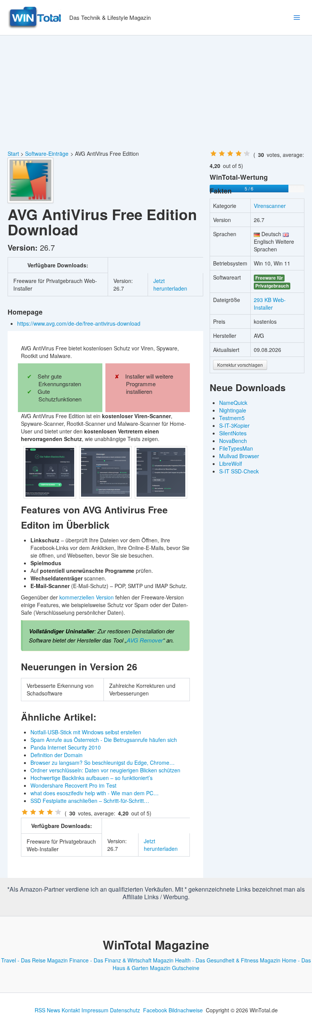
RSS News (47, 1010)
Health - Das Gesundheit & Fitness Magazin (227, 960)
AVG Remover (145, 640)
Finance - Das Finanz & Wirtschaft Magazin (121, 960)
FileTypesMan (236, 448)
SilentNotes (233, 433)
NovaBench (233, 440)
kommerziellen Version (86, 597)
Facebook (155, 1010)
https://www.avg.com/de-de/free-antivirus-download (79, 323)
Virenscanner (270, 205)
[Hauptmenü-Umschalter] (296, 18)
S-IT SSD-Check (239, 471)
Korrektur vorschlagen (240, 364)
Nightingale (232, 410)
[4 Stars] (50, 812)
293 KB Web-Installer (270, 303)
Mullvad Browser (239, 456)
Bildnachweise (186, 1010)
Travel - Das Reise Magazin (34, 960)
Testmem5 (232, 418)
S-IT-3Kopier (234, 425)
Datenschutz (125, 1010)
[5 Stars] (58, 812)
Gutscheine (185, 968)
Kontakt (71, 1010)
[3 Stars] (41, 812)
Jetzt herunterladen (170, 284)
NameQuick (233, 402)
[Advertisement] (156, 92)
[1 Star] (25, 812)
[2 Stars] (33, 812)
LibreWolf (230, 463)
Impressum (94, 1010)
